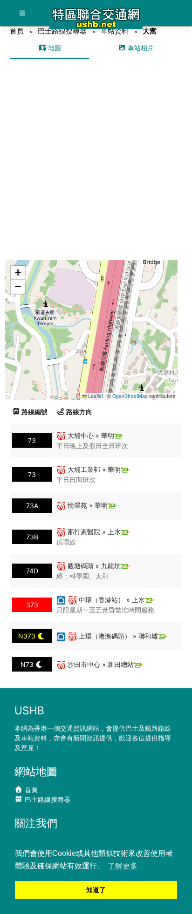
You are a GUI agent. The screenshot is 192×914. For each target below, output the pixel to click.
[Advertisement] (96, 159)
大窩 (150, 31)
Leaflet (95, 395)
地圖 (53, 48)
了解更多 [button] (122, 866)
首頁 (17, 31)
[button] (92, 320)
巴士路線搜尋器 (62, 31)
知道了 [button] (96, 890)
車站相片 (140, 48)
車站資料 (115, 31)
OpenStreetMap (130, 395)
